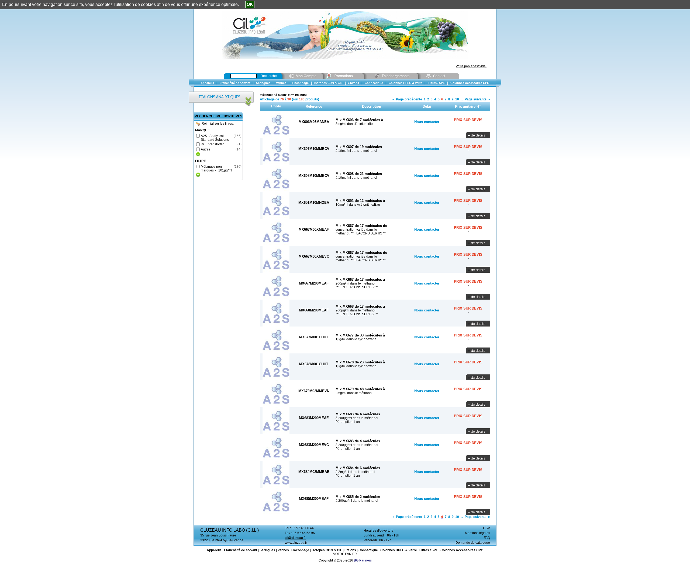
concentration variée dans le (356, 229)
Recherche (269, 76)
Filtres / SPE (428, 550)
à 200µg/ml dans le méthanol (357, 418)
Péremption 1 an (348, 422)
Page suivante (476, 99)
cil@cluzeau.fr (295, 538)
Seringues (267, 550)
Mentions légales (477, 533)
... (462, 99)
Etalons (350, 550)
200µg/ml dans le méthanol (355, 283)
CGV (486, 528)
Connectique (368, 550)
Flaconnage (300, 550)
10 (457, 99)
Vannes (283, 550)
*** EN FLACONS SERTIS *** (357, 287)
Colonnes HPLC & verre (398, 550)
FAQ (487, 538)
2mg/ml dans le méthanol (354, 393)
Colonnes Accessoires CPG (461, 550)
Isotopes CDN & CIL (327, 550)
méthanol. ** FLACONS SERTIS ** (361, 233)
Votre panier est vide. (471, 66)
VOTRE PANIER (345, 554)
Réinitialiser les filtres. (218, 123)
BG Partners (363, 560)
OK (250, 4)
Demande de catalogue (473, 543)
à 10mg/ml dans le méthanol (356, 151)
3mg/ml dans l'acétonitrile (354, 124)
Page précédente (409, 99)
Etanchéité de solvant (240, 550)
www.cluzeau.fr (296, 543)
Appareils (214, 550)
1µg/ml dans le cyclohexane (356, 339)
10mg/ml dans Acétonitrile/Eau (358, 204)
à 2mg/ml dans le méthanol (355, 472)
